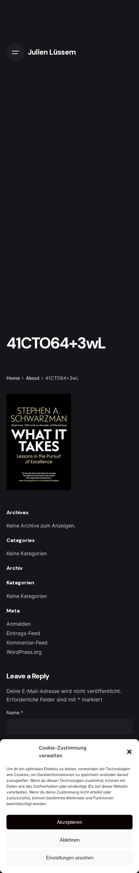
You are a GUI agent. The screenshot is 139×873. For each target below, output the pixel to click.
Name (14, 712)
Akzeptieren (69, 822)
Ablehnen (70, 840)
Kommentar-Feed (27, 643)
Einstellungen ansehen (69, 857)
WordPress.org (24, 652)
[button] (129, 752)
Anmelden (18, 624)
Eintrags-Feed (23, 633)
